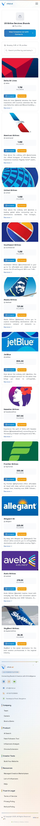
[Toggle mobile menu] (36, 3)
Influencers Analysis (11, 744)
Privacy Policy (9, 801)
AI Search (7, 733)
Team (6, 711)
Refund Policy (9, 807)
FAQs (6, 784)
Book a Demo (9, 721)
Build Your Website (11, 761)
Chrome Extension (11, 749)
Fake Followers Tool (11, 739)
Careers (7, 716)
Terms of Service (10, 796)
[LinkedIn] (4, 682)
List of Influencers (11, 779)
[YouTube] (14, 682)
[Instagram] (9, 682)
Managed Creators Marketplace (16, 773)
